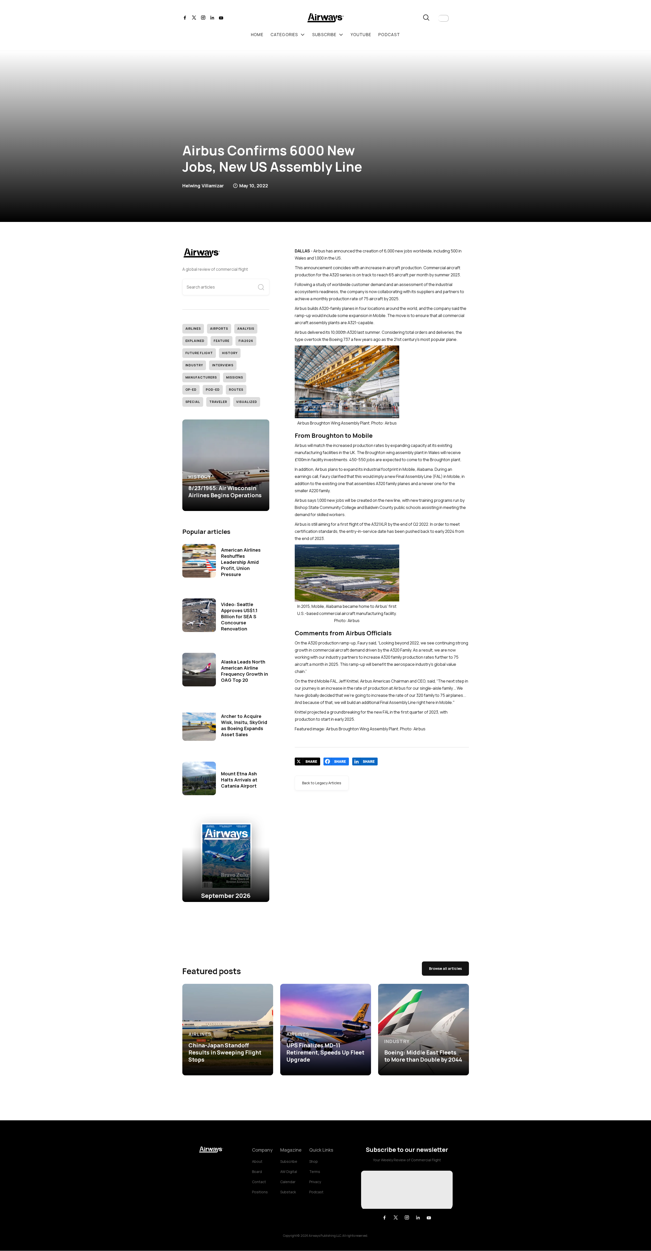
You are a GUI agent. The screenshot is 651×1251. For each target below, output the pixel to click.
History (230, 353)
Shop (313, 1161)
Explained (195, 341)
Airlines (193, 328)
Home (257, 34)
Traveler (218, 402)
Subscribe (288, 1161)
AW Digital (288, 1171)
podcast (389, 34)
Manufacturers (201, 377)
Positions (260, 1191)
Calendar (287, 1181)
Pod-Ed (213, 389)
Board (257, 1171)
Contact (259, 1181)
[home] (325, 18)
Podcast (316, 1191)
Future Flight (199, 353)
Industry (194, 365)
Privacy (315, 1181)
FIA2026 (246, 341)
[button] (443, 18)
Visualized (246, 402)
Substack (288, 1191)
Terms (314, 1171)
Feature (221, 341)
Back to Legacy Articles (321, 782)
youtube (361, 34)
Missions (234, 377)
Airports (219, 328)
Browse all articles (445, 968)
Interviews (222, 365)
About (257, 1161)
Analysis (245, 328)
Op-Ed (191, 389)
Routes (236, 389)
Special (192, 402)
